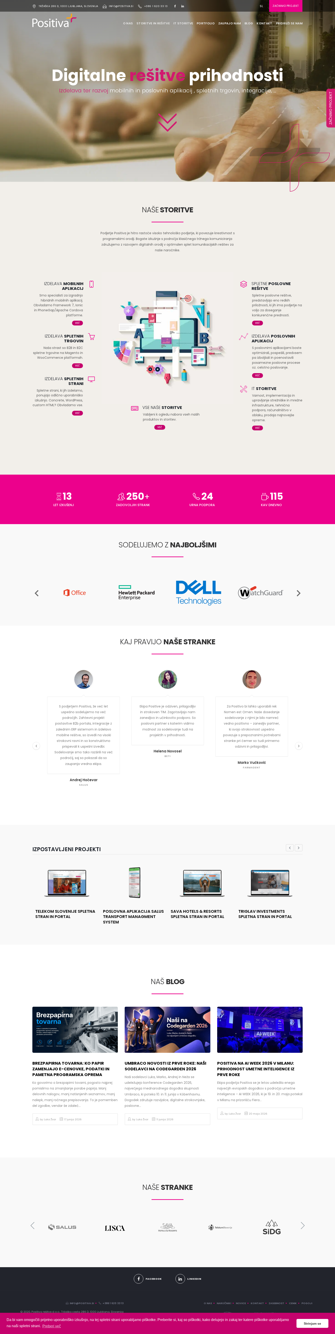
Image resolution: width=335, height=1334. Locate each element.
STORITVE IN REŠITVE (153, 23)
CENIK (293, 1303)
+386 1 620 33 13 (156, 6)
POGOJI (307, 1303)
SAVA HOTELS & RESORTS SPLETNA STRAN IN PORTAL (197, 913)
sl (261, 6)
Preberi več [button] (51, 1326)
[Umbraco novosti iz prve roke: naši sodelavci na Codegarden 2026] (167, 1029)
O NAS (128, 23)
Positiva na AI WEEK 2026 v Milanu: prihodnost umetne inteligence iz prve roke (255, 1068)
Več (77, 323)
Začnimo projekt (286, 6)
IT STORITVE (183, 23)
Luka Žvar (50, 1119)
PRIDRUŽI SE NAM (289, 23)
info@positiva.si (121, 6)
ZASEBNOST (276, 1303)
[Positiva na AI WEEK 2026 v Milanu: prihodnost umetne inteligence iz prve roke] (260, 1029)
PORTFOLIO (206, 23)
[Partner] (75, 566)
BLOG (249, 23)
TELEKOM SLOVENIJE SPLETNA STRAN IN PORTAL (65, 913)
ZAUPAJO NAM (229, 23)
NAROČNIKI (224, 1303)
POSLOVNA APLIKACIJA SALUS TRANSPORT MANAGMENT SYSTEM (133, 916)
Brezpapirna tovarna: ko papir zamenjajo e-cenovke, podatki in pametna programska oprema (70, 1068)
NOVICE (241, 1303)
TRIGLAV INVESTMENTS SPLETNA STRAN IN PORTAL (265, 913)
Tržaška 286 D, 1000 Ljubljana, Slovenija (68, 6)
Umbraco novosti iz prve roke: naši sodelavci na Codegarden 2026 (165, 1066)
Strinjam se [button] (312, 1323)
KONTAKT (264, 23)
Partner (74, 616)
